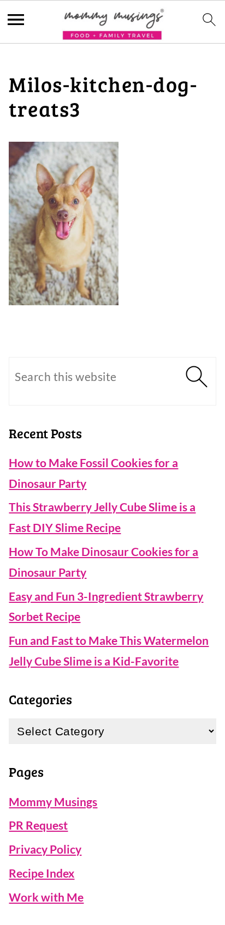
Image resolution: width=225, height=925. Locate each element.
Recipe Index (41, 873)
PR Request (38, 825)
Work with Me (46, 897)
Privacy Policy (45, 849)
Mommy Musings (53, 801)
